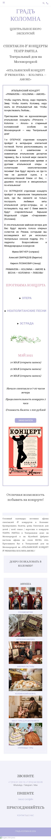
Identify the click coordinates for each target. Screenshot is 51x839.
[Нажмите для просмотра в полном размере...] (25, 476)
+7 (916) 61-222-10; (17, 782)
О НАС (31, 815)
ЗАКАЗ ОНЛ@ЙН (25, 799)
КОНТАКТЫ (22, 815)
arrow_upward (45, 833)
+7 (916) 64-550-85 (34, 782)
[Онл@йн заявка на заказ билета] (25, 420)
